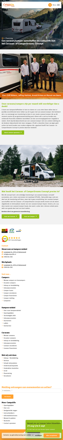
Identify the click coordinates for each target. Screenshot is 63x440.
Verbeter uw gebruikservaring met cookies (17, 435)
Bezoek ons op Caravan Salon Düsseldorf (43, 423)
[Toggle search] (50, 5)
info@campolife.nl (10, 254)
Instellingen (38, 435)
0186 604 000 (8, 257)
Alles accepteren (51, 435)
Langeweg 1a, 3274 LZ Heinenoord (15, 252)
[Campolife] (9, 5)
